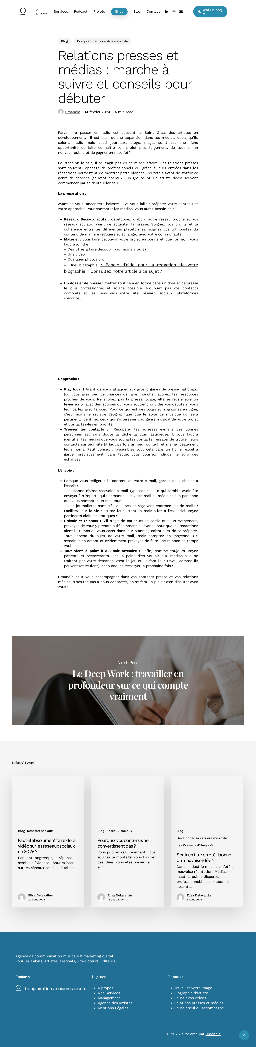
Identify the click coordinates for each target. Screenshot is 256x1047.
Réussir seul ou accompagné (199, 1008)
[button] (55, 988)
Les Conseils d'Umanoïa (195, 845)
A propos (105, 988)
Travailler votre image (193, 988)
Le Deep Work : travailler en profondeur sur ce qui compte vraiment (128, 680)
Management (109, 998)
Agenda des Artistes (115, 1003)
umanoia (72, 112)
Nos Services (109, 993)
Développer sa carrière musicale (202, 838)
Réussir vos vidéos (190, 998)
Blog (64, 41)
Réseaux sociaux (40, 831)
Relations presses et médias (198, 1003)
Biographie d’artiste (191, 993)
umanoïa (213, 1034)
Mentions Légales (113, 1008)
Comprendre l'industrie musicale (102, 41)
